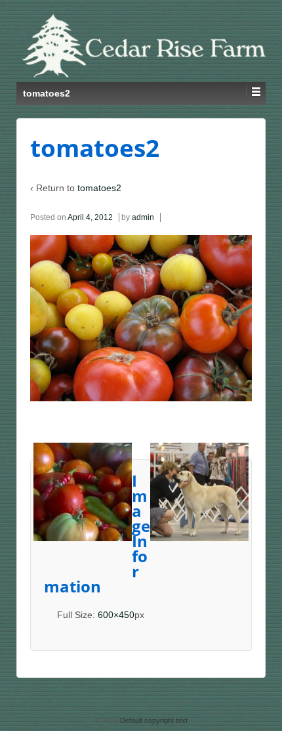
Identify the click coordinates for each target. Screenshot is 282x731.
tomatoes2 (99, 188)
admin (143, 217)
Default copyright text (153, 720)
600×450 (116, 614)
